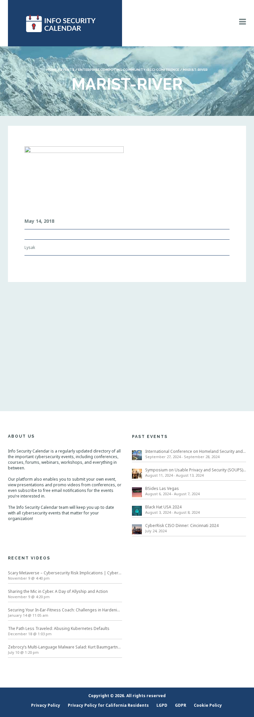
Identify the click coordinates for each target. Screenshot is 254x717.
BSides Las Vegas (162, 488)
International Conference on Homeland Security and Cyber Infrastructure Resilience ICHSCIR (195, 451)
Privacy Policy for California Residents (108, 705)
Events (67, 70)
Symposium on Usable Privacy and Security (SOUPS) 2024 (195, 470)
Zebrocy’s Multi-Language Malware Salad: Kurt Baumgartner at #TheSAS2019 (65, 647)
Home (51, 70)
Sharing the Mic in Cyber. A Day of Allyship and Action (58, 591)
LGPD (161, 705)
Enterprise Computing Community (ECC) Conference (128, 70)
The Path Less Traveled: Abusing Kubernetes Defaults (58, 628)
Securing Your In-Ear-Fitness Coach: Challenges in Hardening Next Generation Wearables (65, 610)
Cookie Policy (208, 705)
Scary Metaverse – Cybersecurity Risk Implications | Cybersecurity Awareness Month (65, 573)
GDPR (180, 705)
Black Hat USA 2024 (163, 507)
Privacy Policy (45, 705)
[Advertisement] (127, 338)
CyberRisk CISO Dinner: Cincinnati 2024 (182, 525)
